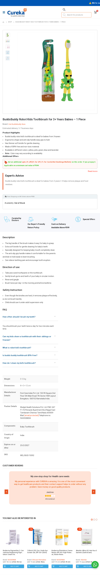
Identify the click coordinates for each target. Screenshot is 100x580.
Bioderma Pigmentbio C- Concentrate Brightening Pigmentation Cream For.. (13, 552)
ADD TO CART (15, 566)
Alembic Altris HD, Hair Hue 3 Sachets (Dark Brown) (86, 551)
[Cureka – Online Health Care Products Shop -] (17, 12)
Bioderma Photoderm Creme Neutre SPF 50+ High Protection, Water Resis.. (62, 552)
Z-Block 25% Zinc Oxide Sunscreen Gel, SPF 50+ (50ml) (37, 551)
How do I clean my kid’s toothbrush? (19, 363)
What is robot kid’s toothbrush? (17, 348)
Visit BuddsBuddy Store (16, 124)
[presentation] (18, 71)
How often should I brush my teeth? (19, 317)
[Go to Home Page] (3, 22)
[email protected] (31, 415)
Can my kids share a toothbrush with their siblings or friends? (27, 338)
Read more (92, 171)
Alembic (84, 560)
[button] (6, 491)
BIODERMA (12, 560)
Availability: (9, 203)
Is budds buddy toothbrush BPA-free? (20, 355)
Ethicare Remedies (39, 560)
